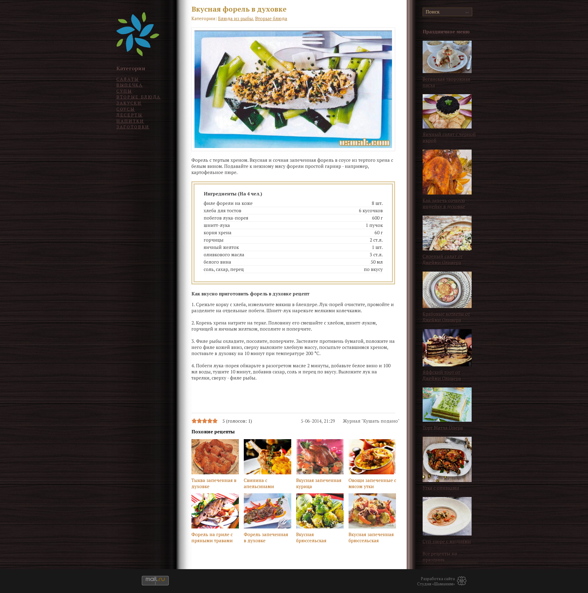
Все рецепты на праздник (440, 556)
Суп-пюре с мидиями (447, 541)
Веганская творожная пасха (446, 82)
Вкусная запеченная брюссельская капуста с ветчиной (371, 538)
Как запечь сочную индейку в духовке (444, 203)
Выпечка (129, 85)
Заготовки (132, 127)
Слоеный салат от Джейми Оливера (443, 259)
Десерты (129, 115)
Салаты (127, 79)
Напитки (130, 121)
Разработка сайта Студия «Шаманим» (436, 581)
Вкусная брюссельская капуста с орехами (316, 538)
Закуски (129, 103)
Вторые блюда (138, 97)
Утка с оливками (441, 488)
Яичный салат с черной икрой (449, 137)
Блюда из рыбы (235, 18)
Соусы (125, 109)
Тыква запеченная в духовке (213, 483)
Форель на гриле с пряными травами (212, 537)
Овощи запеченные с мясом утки (372, 483)
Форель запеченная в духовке (266, 537)
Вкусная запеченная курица (318, 483)
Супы (124, 91)
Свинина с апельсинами (259, 483)
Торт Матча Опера (443, 427)
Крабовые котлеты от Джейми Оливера (446, 317)
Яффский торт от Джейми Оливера (442, 375)
